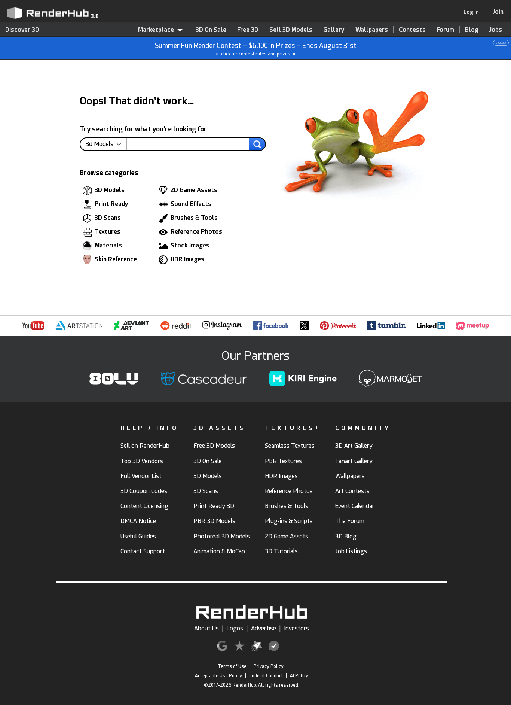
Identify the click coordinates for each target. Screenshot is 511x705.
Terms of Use (232, 666)
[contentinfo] (106, 144)
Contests (412, 29)
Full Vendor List (141, 476)
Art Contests (352, 491)
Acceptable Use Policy (218, 675)
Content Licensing (144, 506)
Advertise (263, 628)
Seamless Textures (290, 445)
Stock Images (190, 245)
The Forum (349, 521)
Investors (296, 628)
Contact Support (142, 551)
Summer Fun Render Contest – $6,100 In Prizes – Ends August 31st (331, 48)
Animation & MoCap (219, 551)
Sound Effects (191, 203)
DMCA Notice (138, 521)
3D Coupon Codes (143, 491)
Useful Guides (138, 536)
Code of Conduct (266, 675)
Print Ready (111, 203)
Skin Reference (116, 259)
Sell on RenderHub (144, 445)
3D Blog (346, 536)
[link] (473, 12)
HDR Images (187, 259)
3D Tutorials (281, 551)
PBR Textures (283, 461)
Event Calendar (354, 506)
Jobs (495, 29)
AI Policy (299, 675)
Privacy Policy (269, 666)
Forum (445, 29)
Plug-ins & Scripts (289, 521)
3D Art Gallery (354, 445)
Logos (235, 628)
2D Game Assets (194, 190)
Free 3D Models (214, 445)
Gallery (334, 29)
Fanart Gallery (354, 461)
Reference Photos (196, 231)
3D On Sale (211, 29)
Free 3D (247, 29)
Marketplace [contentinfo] (156, 29)
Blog (471, 29)
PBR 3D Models (214, 521)
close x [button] (501, 42)
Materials (108, 245)
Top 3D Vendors (141, 461)
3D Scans (108, 217)
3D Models (110, 190)
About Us (206, 628)
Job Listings (351, 551)
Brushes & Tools (194, 217)
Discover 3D (22, 29)
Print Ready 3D (213, 506)
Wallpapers (371, 29)
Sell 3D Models (290, 29)
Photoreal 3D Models (221, 536)
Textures (107, 231)
